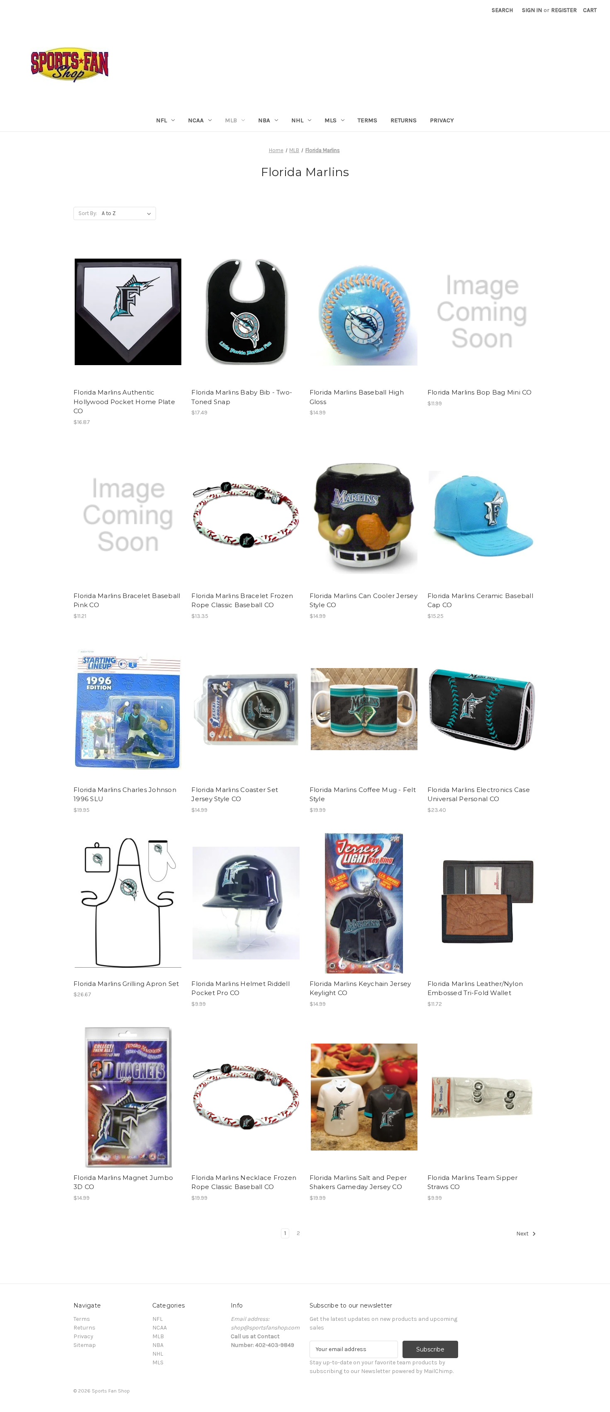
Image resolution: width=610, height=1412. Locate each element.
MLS (331, 120)
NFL (161, 120)
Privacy (442, 120)
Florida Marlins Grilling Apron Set (126, 984)
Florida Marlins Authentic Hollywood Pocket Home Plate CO (124, 401)
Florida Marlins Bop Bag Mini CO (479, 392)
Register (564, 10)
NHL (297, 120)
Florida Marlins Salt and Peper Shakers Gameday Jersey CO (358, 1182)
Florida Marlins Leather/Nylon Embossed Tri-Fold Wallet (475, 988)
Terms (367, 120)
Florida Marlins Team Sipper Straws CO (472, 1182)
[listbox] (128, 213)
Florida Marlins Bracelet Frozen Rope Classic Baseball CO (242, 600)
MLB (231, 120)
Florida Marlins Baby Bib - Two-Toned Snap (241, 397)
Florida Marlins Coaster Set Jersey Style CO (234, 794)
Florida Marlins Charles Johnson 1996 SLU (124, 794)
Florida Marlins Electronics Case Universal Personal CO (478, 794)
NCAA (196, 120)
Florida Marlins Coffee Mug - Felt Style (363, 794)
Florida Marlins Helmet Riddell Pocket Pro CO (240, 988)
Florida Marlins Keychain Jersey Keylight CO (360, 988)
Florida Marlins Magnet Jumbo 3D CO (123, 1182)
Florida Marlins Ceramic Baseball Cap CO (480, 600)
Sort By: (87, 213)
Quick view (127, 304)
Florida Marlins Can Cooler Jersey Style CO (363, 600)
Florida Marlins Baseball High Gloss (357, 397)
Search (502, 10)
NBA (264, 120)
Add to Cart (128, 319)
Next (523, 1233)
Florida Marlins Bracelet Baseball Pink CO (126, 600)
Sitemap (84, 1345)
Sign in (532, 10)
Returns (403, 120)
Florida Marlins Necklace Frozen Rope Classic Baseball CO (243, 1182)
